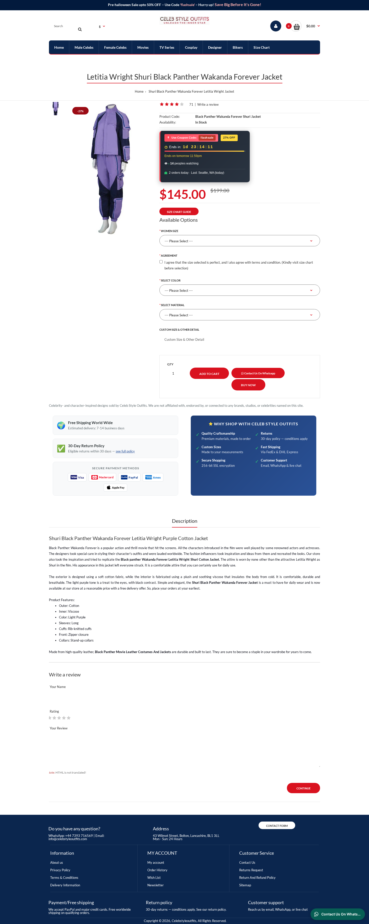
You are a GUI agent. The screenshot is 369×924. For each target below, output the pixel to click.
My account (155, 862)
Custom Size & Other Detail (179, 329)
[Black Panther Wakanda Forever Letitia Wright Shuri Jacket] (110, 168)
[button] (305, 26)
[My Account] (275, 26)
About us (56, 862)
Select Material (172, 305)
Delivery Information (65, 885)
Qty (170, 364)
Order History (157, 870)
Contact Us (247, 862)
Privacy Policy (60, 870)
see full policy (125, 451)
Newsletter (155, 885)
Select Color (170, 280)
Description (184, 521)
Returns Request (251, 870)
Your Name (58, 687)
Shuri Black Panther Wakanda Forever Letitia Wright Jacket (191, 91)
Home (139, 91)
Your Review (59, 728)
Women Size (169, 231)
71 (191, 104)
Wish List (154, 878)
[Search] (79, 29)
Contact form (277, 825)
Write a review (208, 104)
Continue (303, 788)
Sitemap (245, 885)
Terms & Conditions (64, 878)
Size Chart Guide (179, 211)
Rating (54, 711)
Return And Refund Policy (257, 878)
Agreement (169, 255)
